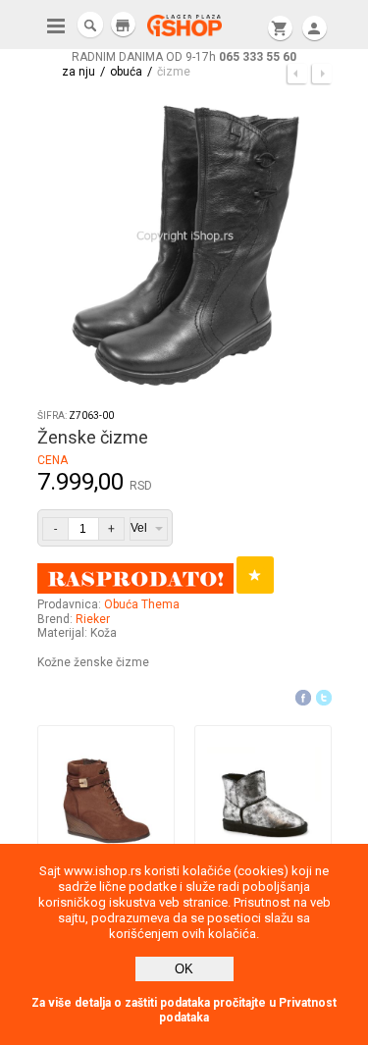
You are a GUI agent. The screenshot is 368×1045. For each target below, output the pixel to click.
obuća (126, 71)
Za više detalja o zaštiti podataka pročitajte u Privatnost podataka (184, 1010)
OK (184, 969)
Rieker (93, 619)
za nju (78, 71)
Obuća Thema (142, 604)
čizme (173, 71)
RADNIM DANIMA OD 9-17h (184, 57)
